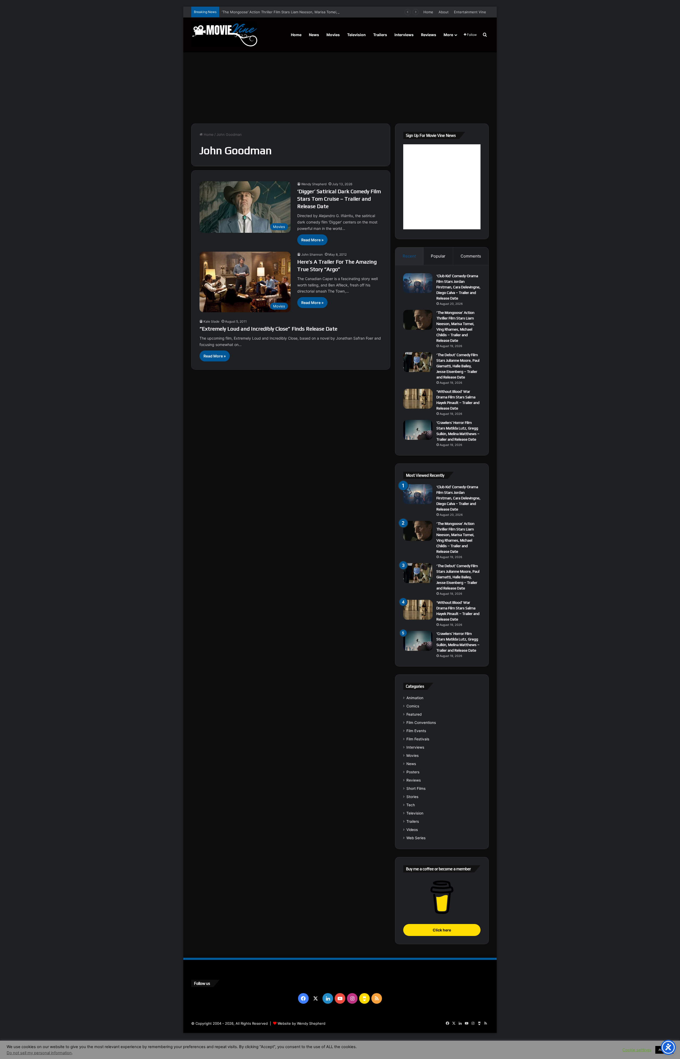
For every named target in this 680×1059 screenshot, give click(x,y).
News (314, 34)
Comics (412, 706)
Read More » (312, 240)
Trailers (380, 34)
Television (356, 34)
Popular (438, 256)
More (448, 34)
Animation (414, 698)
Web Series (416, 838)
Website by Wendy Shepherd (301, 1023)
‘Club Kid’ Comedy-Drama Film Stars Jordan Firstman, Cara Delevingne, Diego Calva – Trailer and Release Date (458, 287)
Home (428, 12)
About (444, 12)
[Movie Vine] (224, 35)
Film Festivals (417, 739)
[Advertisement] (340, 78)
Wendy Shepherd (313, 184)
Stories (412, 797)
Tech (410, 805)
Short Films (416, 788)
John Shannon (312, 254)
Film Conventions (421, 722)
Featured (414, 714)
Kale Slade (211, 321)
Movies (333, 34)
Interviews (404, 34)
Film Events (416, 731)
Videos (412, 830)
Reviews (428, 34)
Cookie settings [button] (636, 1050)
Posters (412, 772)
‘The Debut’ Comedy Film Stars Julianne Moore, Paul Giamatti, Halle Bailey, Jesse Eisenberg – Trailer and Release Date (457, 366)
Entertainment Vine (470, 12)
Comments (471, 256)
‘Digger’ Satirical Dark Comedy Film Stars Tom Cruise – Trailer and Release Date (339, 198)
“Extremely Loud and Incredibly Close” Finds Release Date (268, 329)
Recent (409, 256)
